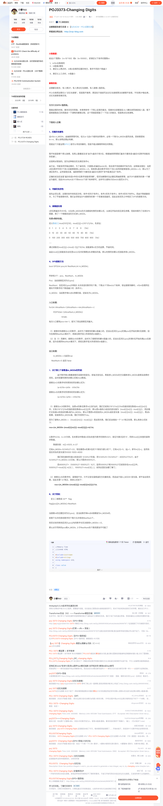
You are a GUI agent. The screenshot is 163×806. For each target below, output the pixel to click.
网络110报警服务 (69, 801)
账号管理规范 (105, 801)
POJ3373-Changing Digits (28, 142)
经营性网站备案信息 (115, 798)
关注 (66, 599)
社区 (27, 3)
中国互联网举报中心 (82, 801)
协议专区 (85, 795)
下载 (22, 3)
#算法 (56, 590)
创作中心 (144, 3)
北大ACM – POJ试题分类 (81, 27)
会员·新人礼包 (124, 3)
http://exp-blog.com (73, 31)
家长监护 (60, 801)
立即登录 (138, 798)
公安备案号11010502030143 (64, 798)
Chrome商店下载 (94, 801)
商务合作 (70, 795)
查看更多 (26, 89)
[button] (12, 100)
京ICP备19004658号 (81, 798)
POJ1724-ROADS (25, 138)
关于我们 (55, 795)
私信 (36, 29)
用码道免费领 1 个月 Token (118, 542)
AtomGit (37, 3)
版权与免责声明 (115, 801)
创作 (156, 3)
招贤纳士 (62, 795)
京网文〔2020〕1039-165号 (98, 798)
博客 (16, 3)
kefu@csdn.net (114, 795)
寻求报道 (77, 795)
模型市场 (49, 3)
